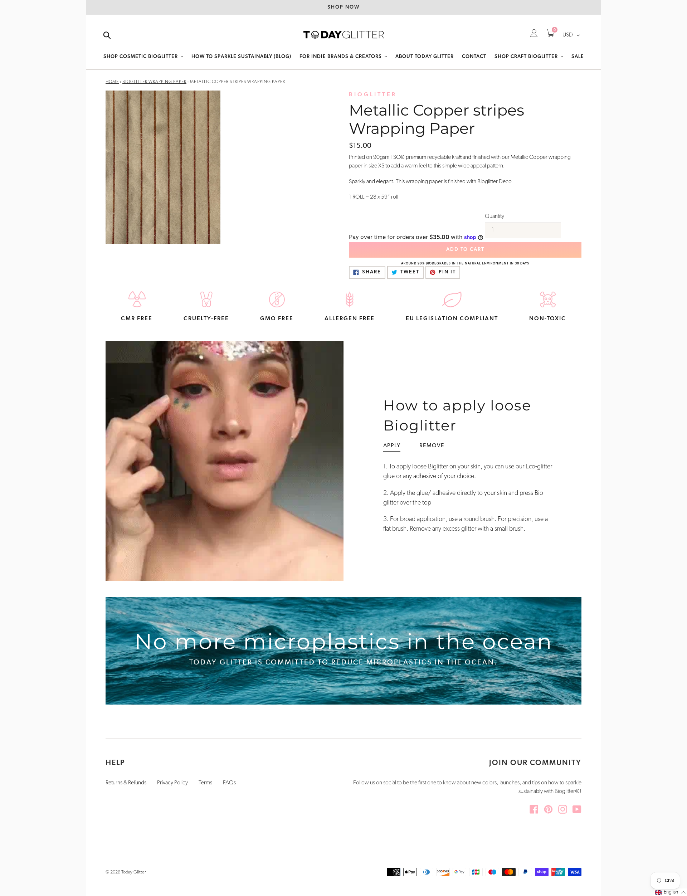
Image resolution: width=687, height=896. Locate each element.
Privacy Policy (172, 783)
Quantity (494, 216)
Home (112, 82)
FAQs (229, 783)
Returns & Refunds (126, 783)
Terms (205, 783)
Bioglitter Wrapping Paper (154, 82)
